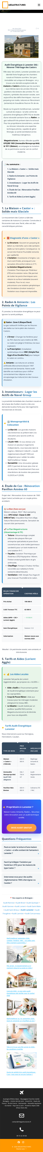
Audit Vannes (7, 906)
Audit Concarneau (32, 913)
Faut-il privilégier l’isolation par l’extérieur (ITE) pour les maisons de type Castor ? (19, 865)
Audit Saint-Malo (34, 906)
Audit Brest (20, 903)
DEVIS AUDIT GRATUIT (21, 827)
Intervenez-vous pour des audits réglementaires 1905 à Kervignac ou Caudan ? (20, 880)
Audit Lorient (20, 906)
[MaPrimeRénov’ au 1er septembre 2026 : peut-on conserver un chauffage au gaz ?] (22, 1007)
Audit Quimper (33, 903)
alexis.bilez (18, 28)
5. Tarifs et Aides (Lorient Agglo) (21, 196)
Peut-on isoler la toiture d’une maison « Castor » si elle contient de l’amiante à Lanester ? (21, 850)
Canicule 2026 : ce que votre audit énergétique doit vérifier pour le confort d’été (21, 993)
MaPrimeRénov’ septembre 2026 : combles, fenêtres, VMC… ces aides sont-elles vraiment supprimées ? (21, 940)
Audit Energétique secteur (18, 30)
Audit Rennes (8, 903)
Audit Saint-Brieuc (11, 910)
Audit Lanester (27, 910)
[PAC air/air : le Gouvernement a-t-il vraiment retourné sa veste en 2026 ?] (22, 954)
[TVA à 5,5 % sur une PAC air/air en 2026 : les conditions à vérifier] (22, 1034)
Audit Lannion (18, 913)
